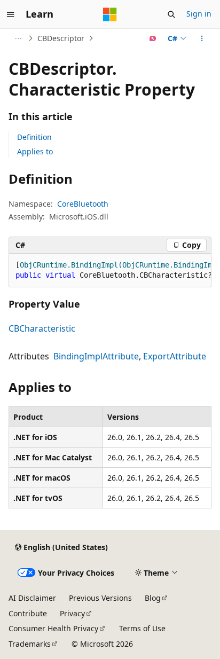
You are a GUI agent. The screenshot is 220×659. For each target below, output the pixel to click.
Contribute (28, 613)
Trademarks (30, 644)
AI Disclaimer (32, 598)
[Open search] (171, 14)
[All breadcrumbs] (18, 38)
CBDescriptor (60, 38)
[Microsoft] (110, 14)
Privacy (72, 613)
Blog (153, 598)
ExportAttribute (174, 356)
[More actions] (202, 38)
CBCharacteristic (42, 328)
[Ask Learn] (153, 38)
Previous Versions (100, 598)
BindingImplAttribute (96, 356)
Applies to (35, 151)
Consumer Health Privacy (53, 628)
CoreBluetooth (82, 204)
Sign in (198, 14)
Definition (34, 137)
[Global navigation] (10, 14)
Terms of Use (142, 628)
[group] (110, 270)
